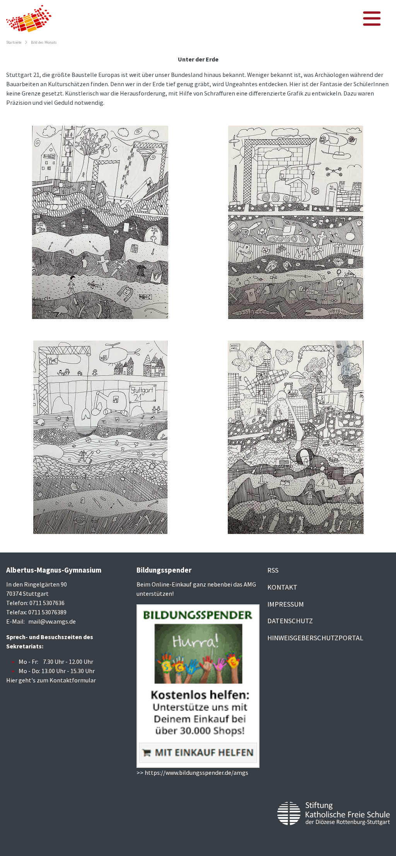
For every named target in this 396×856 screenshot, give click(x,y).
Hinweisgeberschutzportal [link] (315, 637)
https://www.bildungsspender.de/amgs (196, 772)
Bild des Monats (44, 42)
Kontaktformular (73, 680)
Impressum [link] (285, 604)
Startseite (13, 42)
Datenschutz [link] (290, 620)
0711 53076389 (47, 612)
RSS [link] (272, 570)
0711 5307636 (47, 603)
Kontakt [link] (282, 587)
